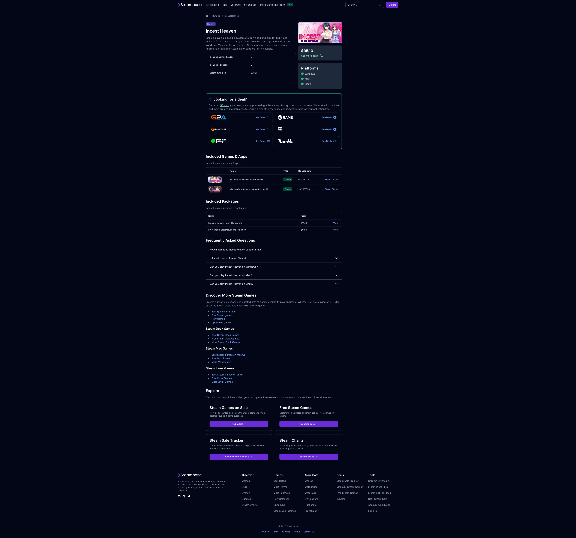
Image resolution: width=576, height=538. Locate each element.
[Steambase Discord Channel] (179, 496)
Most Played (212, 4)
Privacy (265, 531)
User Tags (310, 492)
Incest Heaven (232, 16)
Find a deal (237, 424)
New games (218, 318)
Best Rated (279, 480)
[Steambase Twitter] (189, 496)
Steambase (183, 481)
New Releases (281, 498)
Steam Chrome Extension (272, 4)
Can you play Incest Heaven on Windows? (234, 266)
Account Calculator (379, 504)
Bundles (216, 16)
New (224, 4)
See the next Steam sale (237, 456)
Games (246, 480)
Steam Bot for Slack (379, 492)
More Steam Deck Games (226, 342)
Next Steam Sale (377, 498)
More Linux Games (222, 381)
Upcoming (236, 4)
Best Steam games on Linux (227, 374)
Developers (311, 498)
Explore (392, 4)
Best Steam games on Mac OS (229, 354)
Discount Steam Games (349, 486)
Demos (246, 492)
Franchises (311, 510)
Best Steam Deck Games (225, 334)
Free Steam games (222, 315)
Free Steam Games (347, 492)
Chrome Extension (378, 480)
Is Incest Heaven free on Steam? (228, 258)
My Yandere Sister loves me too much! (249, 189)
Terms (275, 531)
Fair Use (286, 531)
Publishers (310, 504)
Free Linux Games (222, 378)
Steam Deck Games (284, 510)
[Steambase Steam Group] (184, 496)
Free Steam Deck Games (225, 338)
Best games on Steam (224, 311)
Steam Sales (250, 4)
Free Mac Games (221, 358)
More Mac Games (221, 361)
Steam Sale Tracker (347, 480)
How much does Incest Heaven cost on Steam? (236, 249)
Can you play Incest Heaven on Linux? (231, 283)
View (335, 223)
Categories (311, 486)
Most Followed (281, 492)
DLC (244, 486)
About (297, 531)
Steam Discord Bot (379, 486)
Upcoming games (222, 322)
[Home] (207, 16)
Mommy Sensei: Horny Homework (246, 179)
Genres (309, 480)
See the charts (307, 456)
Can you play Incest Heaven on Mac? (231, 275)
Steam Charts (331, 179)
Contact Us (309, 531)
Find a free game (307, 424)
